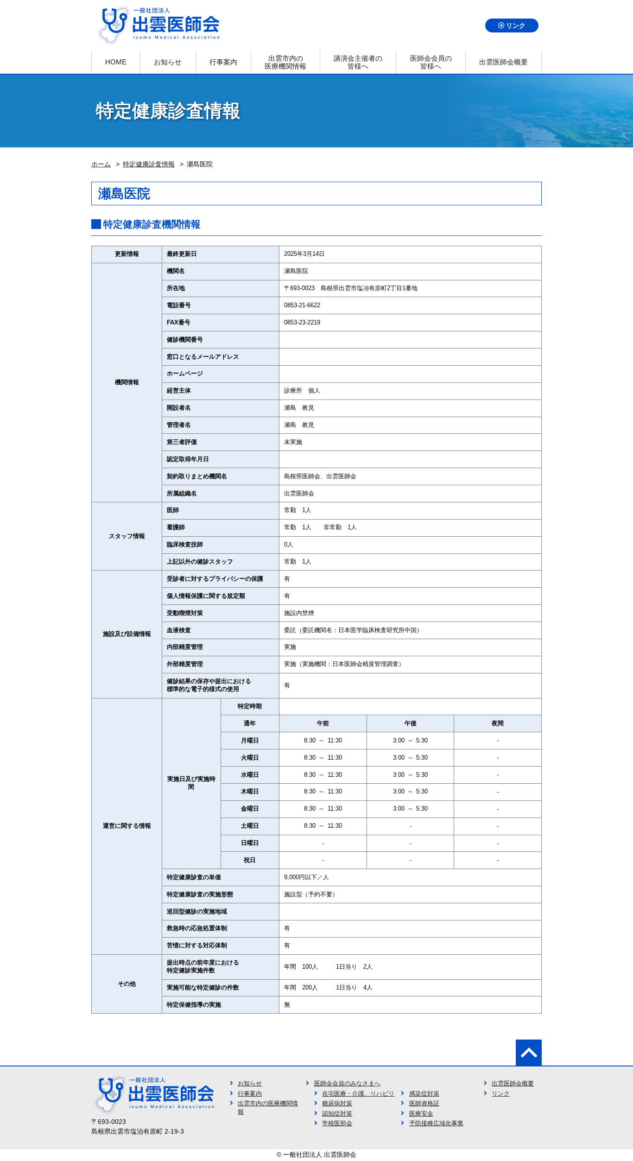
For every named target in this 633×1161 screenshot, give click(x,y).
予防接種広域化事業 (436, 1123)
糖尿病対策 (337, 1103)
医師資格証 (424, 1103)
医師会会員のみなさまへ (347, 1083)
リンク (515, 25)
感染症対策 (424, 1094)
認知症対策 (337, 1113)
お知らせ (250, 1083)
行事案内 (250, 1094)
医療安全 (421, 1113)
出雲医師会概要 (513, 1083)
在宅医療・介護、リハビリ (358, 1094)
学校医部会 (337, 1123)
